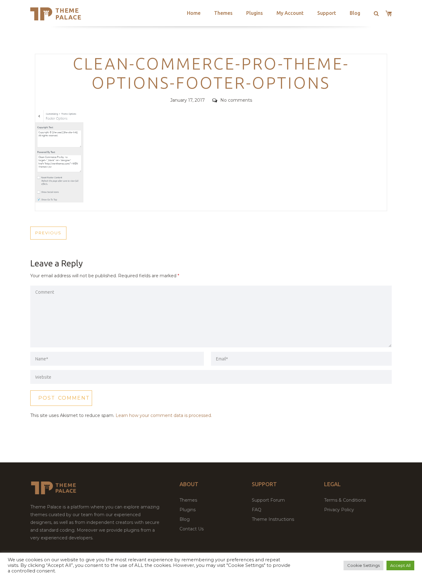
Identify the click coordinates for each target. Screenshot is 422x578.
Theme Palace (68, 14)
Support (326, 13)
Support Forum (268, 500)
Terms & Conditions (345, 500)
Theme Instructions (273, 519)
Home (193, 13)
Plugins (254, 13)
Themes (223, 13)
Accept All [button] (400, 565)
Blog (355, 13)
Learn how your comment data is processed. (164, 415)
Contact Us (191, 529)
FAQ (256, 509)
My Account (290, 13)
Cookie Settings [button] (363, 565)
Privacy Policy (339, 509)
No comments (236, 100)
